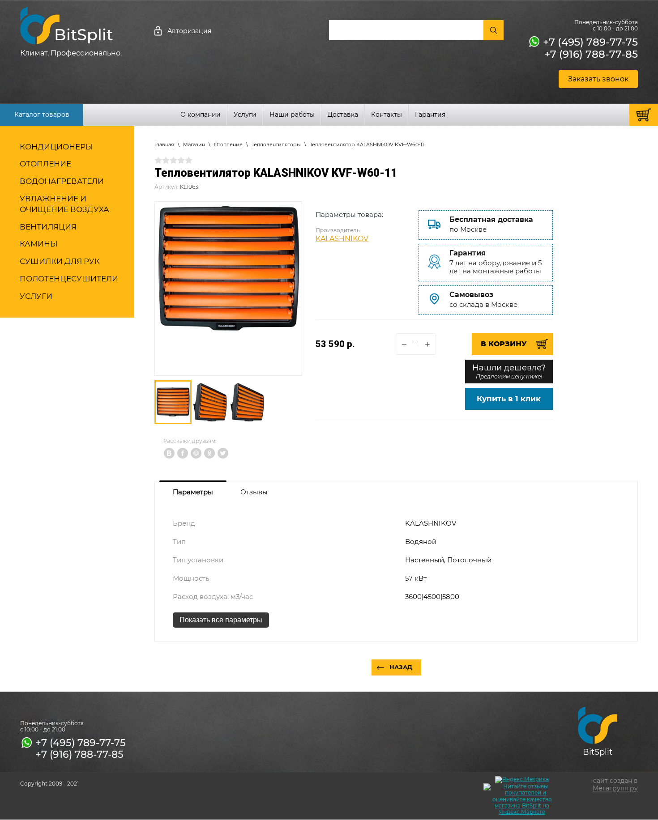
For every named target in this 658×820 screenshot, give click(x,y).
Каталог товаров (41, 114)
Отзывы (254, 492)
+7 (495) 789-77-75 (590, 42)
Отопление (228, 144)
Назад (400, 667)
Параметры (193, 492)
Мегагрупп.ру (615, 788)
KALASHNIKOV (342, 238)
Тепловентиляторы (276, 144)
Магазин (194, 144)
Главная (164, 144)
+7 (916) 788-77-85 (591, 54)
